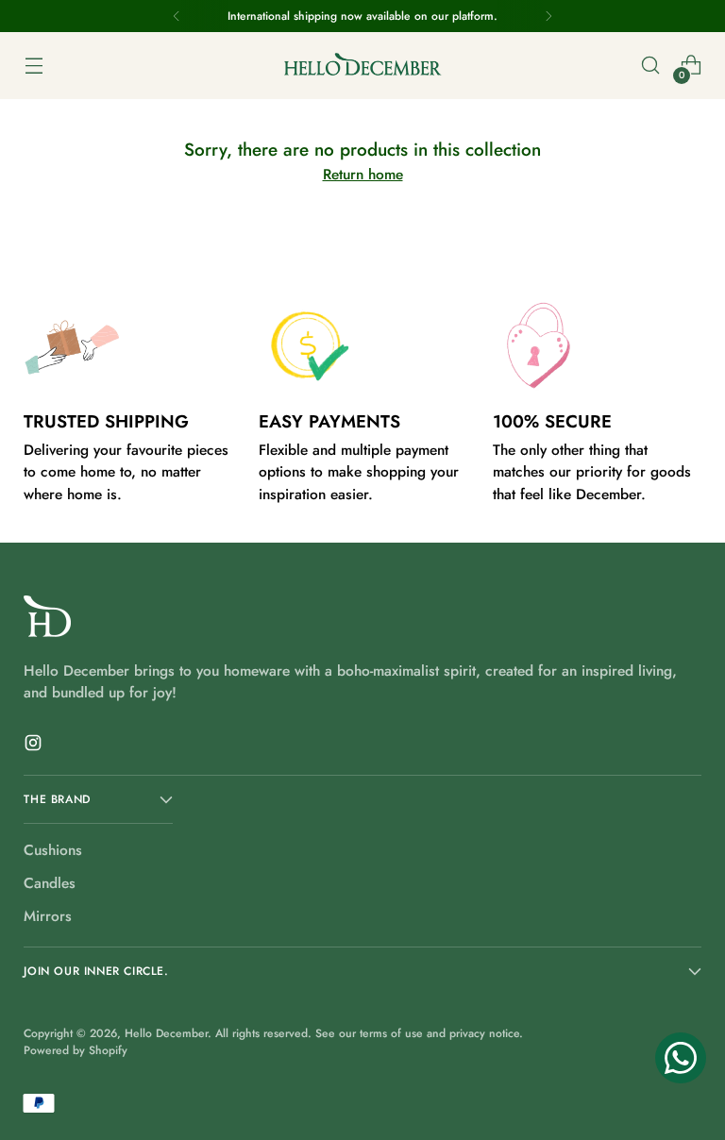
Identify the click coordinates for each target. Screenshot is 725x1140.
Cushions (53, 850)
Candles (50, 883)
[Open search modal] (651, 65)
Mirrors (48, 916)
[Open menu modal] (33, 65)
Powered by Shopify (75, 1050)
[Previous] (176, 16)
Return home (363, 174)
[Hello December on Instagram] (35, 745)
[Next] (548, 16)
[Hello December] (362, 66)
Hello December (166, 1033)
